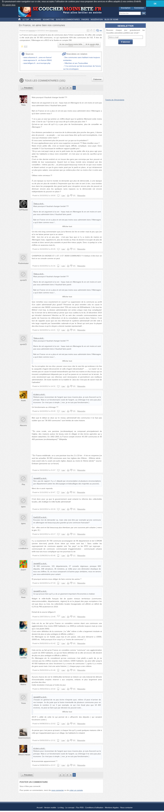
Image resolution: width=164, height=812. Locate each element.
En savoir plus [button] (8, 5)
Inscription (125, 8)
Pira (23, 484)
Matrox (23, 684)
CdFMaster (23, 210)
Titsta (23, 105)
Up (68, 195)
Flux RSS (80, 807)
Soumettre (48, 19)
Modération (97, 19)
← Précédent (27, 88)
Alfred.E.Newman (25, 755)
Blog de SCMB (111, 19)
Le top (26, 19)
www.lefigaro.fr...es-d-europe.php (36, 63)
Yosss (23, 703)
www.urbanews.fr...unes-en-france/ (37, 57)
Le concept (69, 807)
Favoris (85, 19)
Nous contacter (126, 807)
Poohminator (23, 263)
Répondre (81, 195)
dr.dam (36, 394)
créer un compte (76, 790)
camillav (23, 631)
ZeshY (23, 570)
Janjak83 (37, 478)
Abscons (23, 425)
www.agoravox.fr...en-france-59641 (37, 60)
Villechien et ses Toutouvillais (76, 63)
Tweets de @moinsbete (114, 100)
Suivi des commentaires (68, 19)
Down (71, 195)
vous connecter (57, 790)
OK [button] (155, 3)
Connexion (139, 8)
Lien (63, 195)
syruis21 (23, 280)
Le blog (61, 807)
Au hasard (36, 19)
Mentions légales (112, 807)
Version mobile (50, 807)
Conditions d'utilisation (94, 807)
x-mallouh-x (23, 548)
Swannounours (24, 738)
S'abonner (97, 79)
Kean (23, 597)
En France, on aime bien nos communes (42, 25)
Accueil (39, 807)
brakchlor (32, 31)
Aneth (23, 400)
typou (23, 507)
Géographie (53, 31)
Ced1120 (37, 517)
